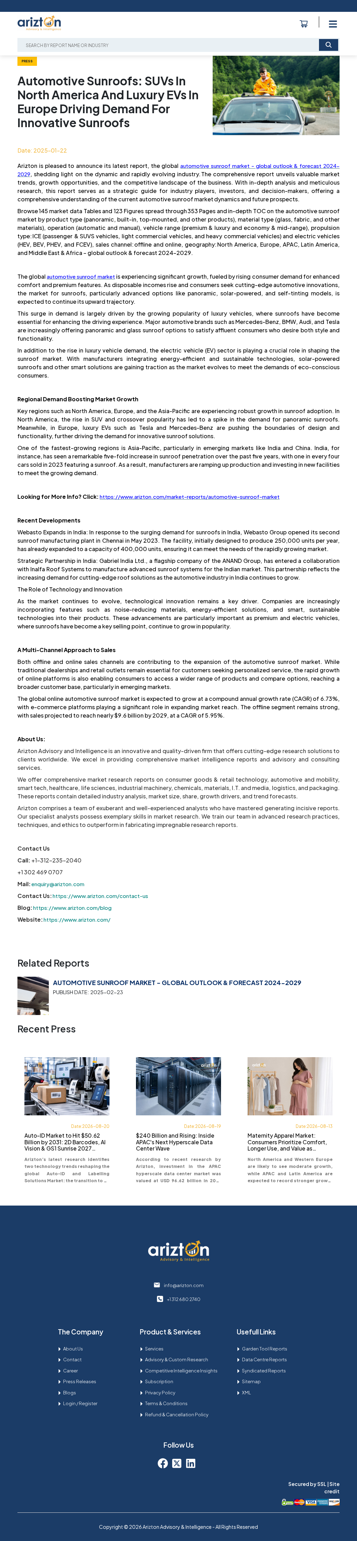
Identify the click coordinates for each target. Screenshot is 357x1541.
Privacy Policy (160, 1392)
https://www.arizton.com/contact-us (100, 895)
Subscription (159, 1381)
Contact (72, 1359)
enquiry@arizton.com (57, 884)
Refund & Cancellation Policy (176, 1414)
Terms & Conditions (166, 1403)
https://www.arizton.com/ (77, 919)
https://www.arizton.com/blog (72, 907)
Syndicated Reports (264, 1370)
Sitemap (251, 1381)
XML (246, 1392)
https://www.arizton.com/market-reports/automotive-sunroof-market (190, 496)
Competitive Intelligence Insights (181, 1370)
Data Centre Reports (264, 1359)
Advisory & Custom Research (176, 1359)
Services (154, 1349)
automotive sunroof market (81, 276)
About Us (73, 1349)
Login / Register (80, 1403)
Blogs (69, 1392)
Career (70, 1370)
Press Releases (79, 1381)
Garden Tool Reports (264, 1349)
